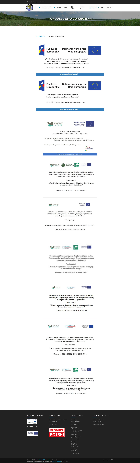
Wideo (66, 7)
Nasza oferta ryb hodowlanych (47, 7)
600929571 (42, 1)
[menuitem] (36, 7)
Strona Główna (40, 36)
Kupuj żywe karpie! (72, 7)
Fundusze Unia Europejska (93, 7)
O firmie (36, 7)
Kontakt (109, 7)
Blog (102, 7)
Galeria (59, 7)
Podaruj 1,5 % (82, 7)
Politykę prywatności (56, 461)
